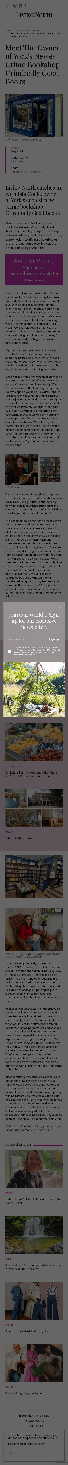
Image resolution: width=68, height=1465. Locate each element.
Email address (16, 640)
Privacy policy (22, 650)
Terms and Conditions (43, 650)
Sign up (54, 639)
